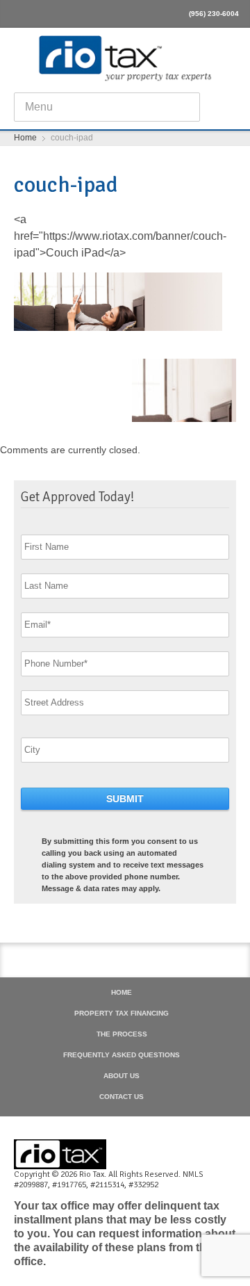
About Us (121, 1076)
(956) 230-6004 (214, 13)
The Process (122, 1034)
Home (121, 992)
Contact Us (121, 1096)
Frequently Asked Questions (121, 1055)
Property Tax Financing (121, 1013)
